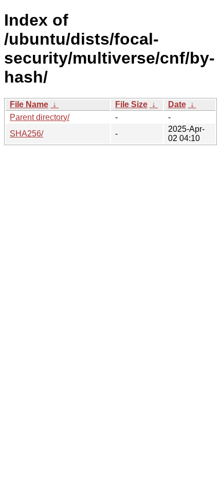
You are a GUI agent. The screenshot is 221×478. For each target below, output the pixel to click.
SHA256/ (26, 133)
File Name (29, 104)
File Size (131, 104)
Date (177, 104)
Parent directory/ (39, 117)
